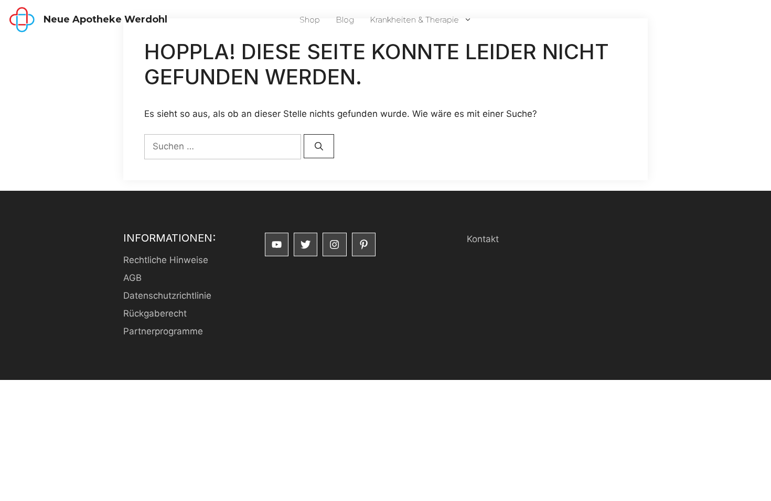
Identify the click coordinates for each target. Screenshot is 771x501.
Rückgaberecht (155, 313)
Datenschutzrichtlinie (167, 295)
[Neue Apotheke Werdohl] (21, 19)
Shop (309, 20)
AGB (132, 278)
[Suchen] (319, 146)
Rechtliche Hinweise (165, 260)
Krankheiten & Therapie (414, 20)
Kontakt (483, 239)
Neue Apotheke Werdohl (105, 19)
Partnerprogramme (163, 331)
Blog (345, 20)
